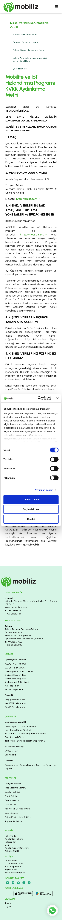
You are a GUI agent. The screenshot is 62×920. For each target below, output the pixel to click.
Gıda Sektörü (11, 804)
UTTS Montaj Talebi (14, 863)
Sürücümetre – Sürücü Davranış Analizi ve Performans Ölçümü (30, 767)
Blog (7, 845)
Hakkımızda (10, 836)
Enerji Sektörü (11, 796)
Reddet (31, 519)
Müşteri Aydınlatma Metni (25, 34)
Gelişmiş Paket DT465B (15, 675)
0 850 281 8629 (14, 610)
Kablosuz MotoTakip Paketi (17, 682)
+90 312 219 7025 (14, 642)
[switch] (54, 459)
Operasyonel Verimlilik (15, 659)
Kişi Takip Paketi (12, 686)
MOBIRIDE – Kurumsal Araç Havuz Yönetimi (25, 733)
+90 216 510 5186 (14, 614)
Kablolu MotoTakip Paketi (16, 678)
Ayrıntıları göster (44, 490)
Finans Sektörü (12, 800)
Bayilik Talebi (11, 869)
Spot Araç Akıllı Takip (14, 737)
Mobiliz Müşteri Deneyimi (17, 848)
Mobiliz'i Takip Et (14, 878)
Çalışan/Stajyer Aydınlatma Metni (28, 50)
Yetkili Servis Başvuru (15, 872)
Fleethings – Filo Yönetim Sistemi (20, 726)
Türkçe (8, 903)
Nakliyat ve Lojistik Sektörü (17, 809)
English (8, 906)
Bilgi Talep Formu (13, 866)
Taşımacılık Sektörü (14, 821)
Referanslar (10, 842)
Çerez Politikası (20, 68)
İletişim (9, 856)
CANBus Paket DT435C (15, 664)
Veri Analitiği (11, 755)
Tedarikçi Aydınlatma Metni (25, 42)
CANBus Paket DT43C (15, 668)
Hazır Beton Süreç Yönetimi (18, 730)
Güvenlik (9, 695)
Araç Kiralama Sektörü (15, 788)
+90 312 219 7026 (14, 645)
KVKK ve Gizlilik (12, 851)
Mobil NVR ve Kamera (15, 707)
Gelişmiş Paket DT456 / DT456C (19, 671)
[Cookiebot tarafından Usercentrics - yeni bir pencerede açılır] (38, 398)
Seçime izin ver (31, 509)
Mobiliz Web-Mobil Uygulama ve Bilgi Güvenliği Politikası (30, 59)
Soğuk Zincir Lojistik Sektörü (18, 817)
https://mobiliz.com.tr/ (33, 234)
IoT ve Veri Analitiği (14, 746)
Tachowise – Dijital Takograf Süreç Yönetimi (25, 741)
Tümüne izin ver (31, 499)
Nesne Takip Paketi (14, 689)
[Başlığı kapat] (57, 398)
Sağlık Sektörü (12, 813)
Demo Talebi (11, 860)
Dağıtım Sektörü (12, 792)
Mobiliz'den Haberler (14, 839)
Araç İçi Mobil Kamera (15, 699)
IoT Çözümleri (11, 751)
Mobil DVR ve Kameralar (16, 703)
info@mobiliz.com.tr (27, 198)
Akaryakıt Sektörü (13, 783)
